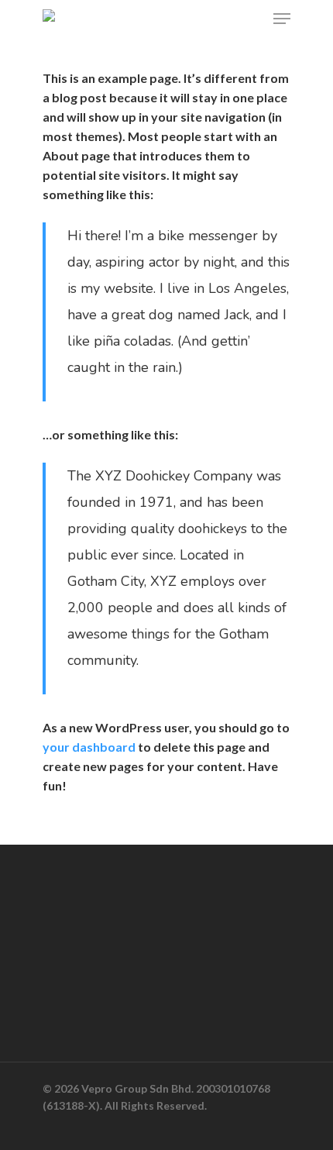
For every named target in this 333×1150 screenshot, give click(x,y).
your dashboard (89, 746)
